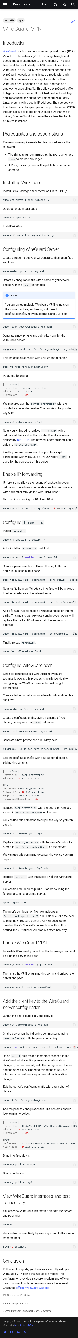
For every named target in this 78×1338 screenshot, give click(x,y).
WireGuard (9, 51)
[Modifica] (73, 21)
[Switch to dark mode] (55, 4)
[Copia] (74, 200)
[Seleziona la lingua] (64, 4)
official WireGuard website (32, 1288)
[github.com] (12, 1332)
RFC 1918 (23, 440)
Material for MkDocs (24, 1325)
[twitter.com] (5, 1332)
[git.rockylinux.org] (18, 1332)
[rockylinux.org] (25, 1332)
